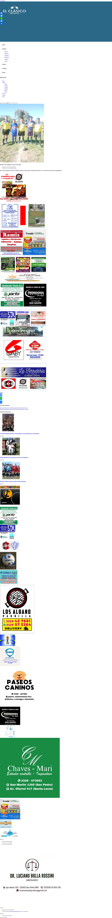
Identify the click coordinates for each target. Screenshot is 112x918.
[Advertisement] (56, 30)
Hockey (6, 90)
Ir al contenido (2, 0)
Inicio (3, 80)
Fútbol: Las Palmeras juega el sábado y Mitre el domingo (13, 481)
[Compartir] (36, 402)
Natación (6, 88)
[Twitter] (36, 396)
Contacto (4, 95)
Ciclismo (6, 87)
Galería (3, 93)
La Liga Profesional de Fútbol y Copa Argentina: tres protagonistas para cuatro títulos (19, 433)
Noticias (3, 82)
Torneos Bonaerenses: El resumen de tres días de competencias (14, 457)
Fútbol (6, 84)
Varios (6, 91)
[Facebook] (36, 394)
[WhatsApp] (36, 398)
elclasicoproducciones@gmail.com (14, 911)
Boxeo (3, 96)
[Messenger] (36, 400)
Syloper (6, 917)
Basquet (6, 85)
